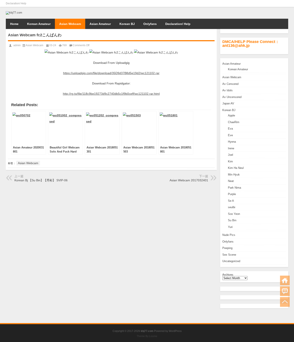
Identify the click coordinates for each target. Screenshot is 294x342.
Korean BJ (127, 24)
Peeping (227, 248)
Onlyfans (150, 24)
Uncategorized (231, 261)
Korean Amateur (39, 24)
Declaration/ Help (16, 3)
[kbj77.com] (14, 12)
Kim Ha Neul (236, 167)
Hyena (232, 141)
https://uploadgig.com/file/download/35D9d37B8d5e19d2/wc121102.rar (111, 73)
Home (14, 24)
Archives (227, 274)
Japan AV (228, 103)
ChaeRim (233, 122)
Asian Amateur (100, 24)
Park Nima (234, 187)
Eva (230, 128)
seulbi (231, 207)
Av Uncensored (231, 97)
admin (17, 45)
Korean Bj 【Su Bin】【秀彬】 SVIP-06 (41, 180)
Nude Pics (228, 235)
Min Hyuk (234, 174)
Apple (231, 115)
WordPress (175, 331)
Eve (230, 135)
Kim (230, 161)
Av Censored (230, 84)
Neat (231, 181)
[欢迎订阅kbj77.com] (285, 3)
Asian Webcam (70, 24)
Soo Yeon (234, 213)
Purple (232, 194)
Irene (231, 148)
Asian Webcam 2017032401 (189, 180)
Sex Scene (229, 254)
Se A (231, 200)
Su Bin (232, 220)
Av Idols (227, 90)
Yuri (230, 227)
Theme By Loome (147, 336)
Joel (230, 154)
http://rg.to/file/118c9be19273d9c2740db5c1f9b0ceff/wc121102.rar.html (111, 93)
